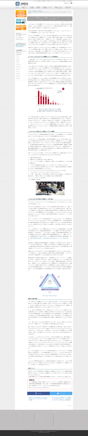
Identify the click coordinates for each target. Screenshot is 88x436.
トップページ (19, 414)
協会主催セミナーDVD (39, 417)
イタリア (18, 73)
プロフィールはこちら (37, 387)
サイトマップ (56, 420)
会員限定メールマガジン (48, 8)
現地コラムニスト (20, 52)
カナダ (18, 69)
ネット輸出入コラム (20, 37)
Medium (55, 424)
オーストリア (19, 64)
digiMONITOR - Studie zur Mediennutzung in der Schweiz (51, 110)
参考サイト (54, 376)
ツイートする (62, 393)
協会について (24, 8)
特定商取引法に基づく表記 (58, 419)
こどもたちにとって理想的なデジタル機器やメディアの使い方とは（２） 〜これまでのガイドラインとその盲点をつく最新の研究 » (61, 398)
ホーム (18, 8)
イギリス (18, 78)
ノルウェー (19, 66)
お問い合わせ (68, 8)
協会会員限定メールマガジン (40, 414)
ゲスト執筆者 (19, 35)
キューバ (18, 71)
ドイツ (18, 57)
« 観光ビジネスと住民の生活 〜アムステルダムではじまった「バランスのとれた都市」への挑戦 (38, 398)
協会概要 (55, 416)
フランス (18, 59)
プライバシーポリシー (57, 417)
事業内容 (38, 8)
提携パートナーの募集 (38, 420)
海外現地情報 (19, 54)
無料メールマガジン (59, 8)
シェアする (39, 393)
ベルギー (18, 76)
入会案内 (32, 8)
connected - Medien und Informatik (51, 295)
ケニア (18, 62)
